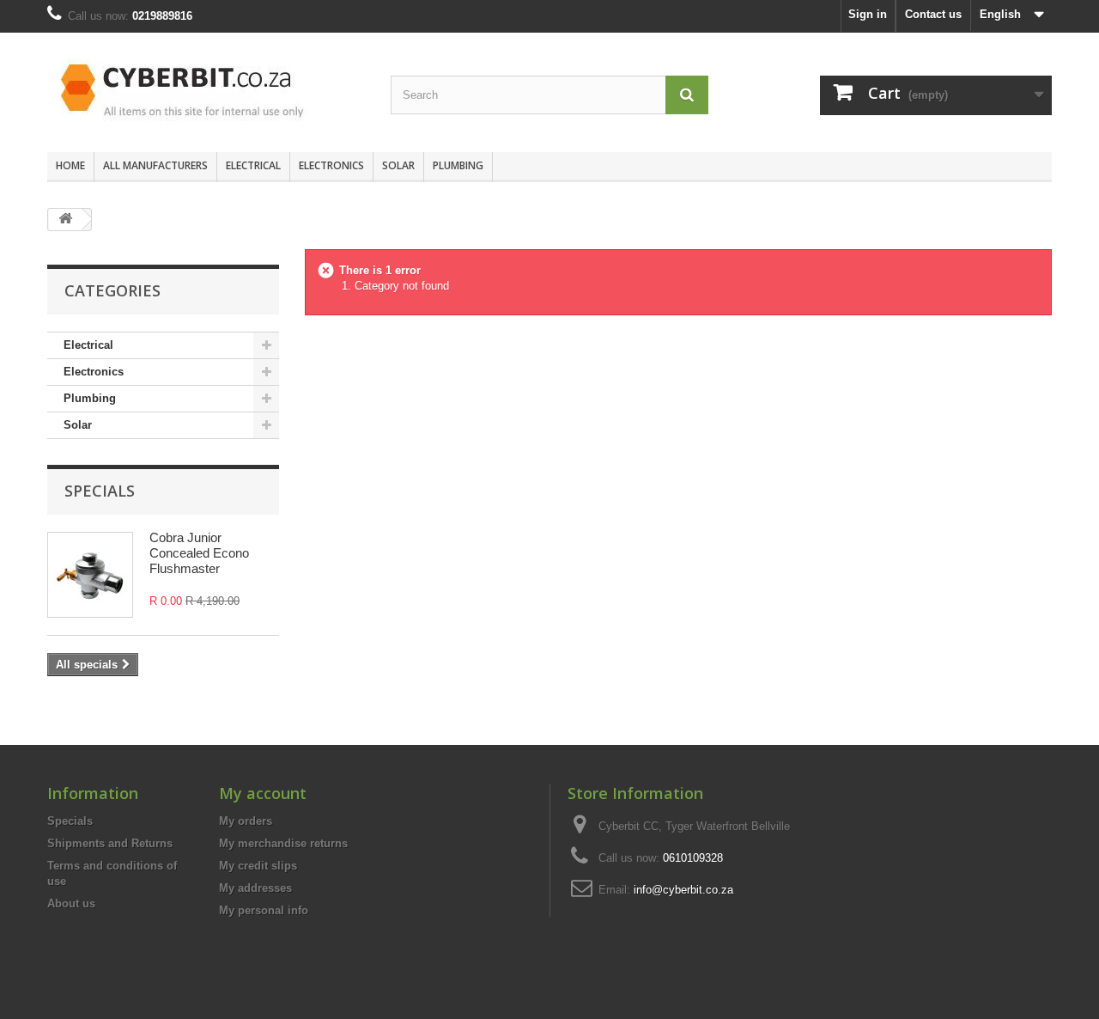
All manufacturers (155, 165)
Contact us (933, 14)
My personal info (263, 910)
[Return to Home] (65, 219)
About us (71, 903)
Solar (398, 165)
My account (263, 793)
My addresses (255, 888)
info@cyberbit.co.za (683, 889)
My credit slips (258, 865)
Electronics (331, 165)
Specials (99, 490)
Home (70, 165)
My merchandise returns (283, 843)
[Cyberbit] (206, 88)
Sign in (867, 14)
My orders (245, 821)
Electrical (253, 165)
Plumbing (458, 165)
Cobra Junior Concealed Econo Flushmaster (199, 553)
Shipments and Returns (110, 843)
